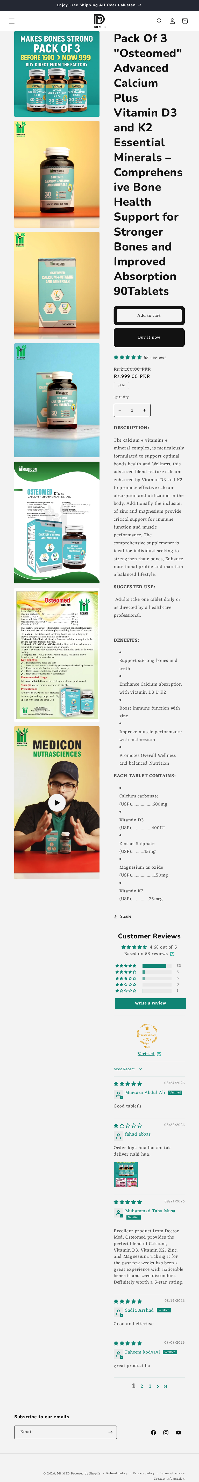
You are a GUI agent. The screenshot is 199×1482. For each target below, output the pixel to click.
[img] (128, 1084)
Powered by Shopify (86, 1474)
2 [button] (142, 1386)
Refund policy (116, 1473)
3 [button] (150, 1386)
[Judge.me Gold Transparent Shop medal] (147, 1034)
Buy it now (149, 337)
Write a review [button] (150, 1003)
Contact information (169, 1479)
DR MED (63, 1474)
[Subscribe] (110, 1432)
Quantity (121, 397)
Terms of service (172, 1473)
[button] (12, 21)
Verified (146, 1054)
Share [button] (125, 916)
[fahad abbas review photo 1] (126, 1174)
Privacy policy (144, 1473)
